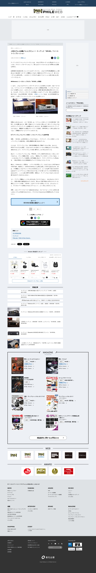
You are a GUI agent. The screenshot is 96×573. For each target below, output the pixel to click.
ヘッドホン (25, 16)
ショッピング (70, 16)
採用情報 (9, 551)
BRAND (50, 506)
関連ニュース (38, 94)
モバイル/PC (41, 16)
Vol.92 (66, 361)
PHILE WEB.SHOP (12, 529)
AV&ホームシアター (12, 490)
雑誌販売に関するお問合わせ (48, 438)
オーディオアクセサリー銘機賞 (55, 494)
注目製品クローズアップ (71, 97)
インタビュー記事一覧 (33, 509)
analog (69, 511)
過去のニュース (11, 500)
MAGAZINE (48, 352)
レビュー (14, 44)
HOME (10, 44)
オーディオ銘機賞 (52, 492)
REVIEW (71, 488)
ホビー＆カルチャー (12, 498)
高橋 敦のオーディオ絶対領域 (14, 512)
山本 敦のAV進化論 (12, 514)
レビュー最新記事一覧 (71, 93)
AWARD (50, 488)
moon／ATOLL (81, 2)
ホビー (57, 16)
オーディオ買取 (81, 4)
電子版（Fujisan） (28, 368)
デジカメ (47, 16)
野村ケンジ (23, 58)
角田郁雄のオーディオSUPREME (15, 516)
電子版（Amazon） (28, 366)
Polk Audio (41, 4)
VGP (49, 490)
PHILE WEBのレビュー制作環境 (15, 547)
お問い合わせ (10, 540)
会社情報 (9, 549)
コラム (69, 492)
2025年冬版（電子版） (36, 420)
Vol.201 (32, 361)
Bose (27, 4)
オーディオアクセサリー (73, 509)
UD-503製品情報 (17, 233)
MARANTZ (41, 2)
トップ (9, 16)
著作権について (31, 540)
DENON (54, 2)
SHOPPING (11, 527)
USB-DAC (26, 244)
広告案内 (9, 542)
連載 (9, 506)
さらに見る (70, 496)
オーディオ (18, 16)
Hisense (54, 4)
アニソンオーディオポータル (14, 518)
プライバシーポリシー (33, 542)
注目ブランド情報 (52, 509)
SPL (68, 4)
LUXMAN (67, 2)
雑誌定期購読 (71, 518)
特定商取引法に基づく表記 (33, 545)
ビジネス (63, 16)
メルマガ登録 (71, 520)
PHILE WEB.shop (28, 384)
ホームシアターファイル (73, 513)
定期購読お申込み (28, 364)
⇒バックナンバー (84, 181)
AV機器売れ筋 (31, 490)
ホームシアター (33, 16)
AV (13, 16)
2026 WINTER (69, 380)
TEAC (19, 244)
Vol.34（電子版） (69, 400)
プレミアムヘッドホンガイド (74, 514)
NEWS (10, 488)
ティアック (15, 235)
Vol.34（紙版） (62, 403)
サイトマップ (10, 545)
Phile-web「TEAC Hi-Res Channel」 (22, 238)
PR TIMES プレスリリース (34, 547)
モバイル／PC (11, 494)
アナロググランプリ (52, 496)
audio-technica (27, 2)
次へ (38, 209)
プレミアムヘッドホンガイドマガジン (76, 516)
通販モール (10, 531)
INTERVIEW (31, 506)
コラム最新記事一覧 (71, 95)
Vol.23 (32, 400)
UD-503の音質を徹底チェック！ (34, 202)
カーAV (52, 16)
